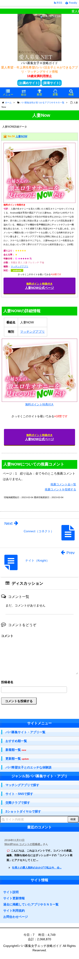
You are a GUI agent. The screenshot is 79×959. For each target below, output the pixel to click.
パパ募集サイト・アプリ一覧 (25, 732)
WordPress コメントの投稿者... (23, 844)
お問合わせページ (15, 916)
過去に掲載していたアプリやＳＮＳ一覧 (31, 904)
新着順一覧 (15, 749)
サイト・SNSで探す (19, 793)
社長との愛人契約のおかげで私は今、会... (36, 867)
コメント (7, 636)
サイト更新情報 (14, 898)
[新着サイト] (51, 83)
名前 (39, 682)
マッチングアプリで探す (22, 784)
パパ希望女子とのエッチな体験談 (28, 767)
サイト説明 (11, 892)
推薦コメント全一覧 (63, 484)
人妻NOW (21, 136)
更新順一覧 (17, 758)
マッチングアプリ (19, 266)
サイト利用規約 (14, 910)
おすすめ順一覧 (16, 740)
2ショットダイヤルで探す (23, 811)
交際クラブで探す (17, 802)
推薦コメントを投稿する (60, 489)
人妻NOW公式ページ (39, 285)
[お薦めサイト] (29, 83)
